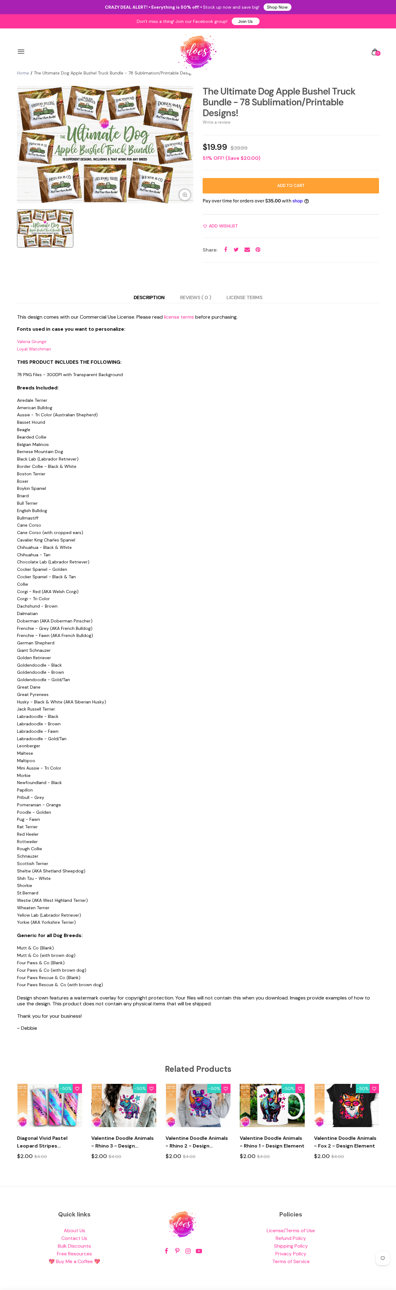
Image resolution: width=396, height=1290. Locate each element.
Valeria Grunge (31, 341)
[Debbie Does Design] (197, 51)
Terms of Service (291, 1261)
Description (149, 297)
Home (23, 73)
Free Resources (74, 1253)
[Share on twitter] (236, 250)
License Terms (244, 297)
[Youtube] (199, 1251)
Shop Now (277, 7)
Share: (210, 250)
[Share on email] (247, 250)
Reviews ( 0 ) (195, 297)
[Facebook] (166, 1251)
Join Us (245, 21)
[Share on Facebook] (225, 250)
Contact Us (74, 1238)
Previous (16, 1127)
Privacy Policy (290, 1253)
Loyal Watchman (34, 349)
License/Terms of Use (291, 1230)
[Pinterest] (177, 1251)
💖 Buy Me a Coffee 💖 (74, 1261)
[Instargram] (188, 1251)
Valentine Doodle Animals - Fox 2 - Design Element (345, 1142)
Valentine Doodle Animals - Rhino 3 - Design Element (122, 1142)
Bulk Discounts (74, 1246)
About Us (74, 1230)
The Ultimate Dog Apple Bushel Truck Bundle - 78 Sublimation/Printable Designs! (279, 102)
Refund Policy (291, 1238)
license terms (179, 317)
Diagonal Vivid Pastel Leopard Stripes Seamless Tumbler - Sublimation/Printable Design (44, 1142)
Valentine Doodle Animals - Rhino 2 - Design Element (197, 1142)
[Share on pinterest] (258, 250)
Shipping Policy (291, 1246)
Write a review (216, 122)
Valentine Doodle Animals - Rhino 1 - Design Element (272, 1142)
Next (380, 1127)
